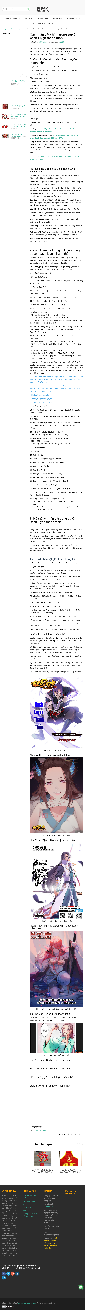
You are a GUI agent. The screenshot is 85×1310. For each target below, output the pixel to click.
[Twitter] (72, 1134)
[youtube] (13, 1274)
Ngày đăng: (34, 42)
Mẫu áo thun (43, 19)
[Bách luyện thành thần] (80, 1134)
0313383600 (48, 1207)
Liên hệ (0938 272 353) (45, 23)
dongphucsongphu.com (27, 1303)
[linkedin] (4, 1278)
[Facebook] (68, 1134)
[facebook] (4, 1274)
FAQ (32, 23)
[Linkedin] (75, 1134)
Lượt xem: (54, 42)
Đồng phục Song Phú (13, 19)
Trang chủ (5, 29)
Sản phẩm (29, 19)
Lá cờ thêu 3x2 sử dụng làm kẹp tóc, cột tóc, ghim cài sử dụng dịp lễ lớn (42, 1173)
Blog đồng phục (73, 19)
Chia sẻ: (62, 1134)
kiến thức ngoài (40, 1130)
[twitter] (8, 1274)
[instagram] (17, 1274)
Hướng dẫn (57, 19)
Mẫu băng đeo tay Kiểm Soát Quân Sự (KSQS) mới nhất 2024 (71, 1172)
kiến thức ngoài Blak (18, 29)
